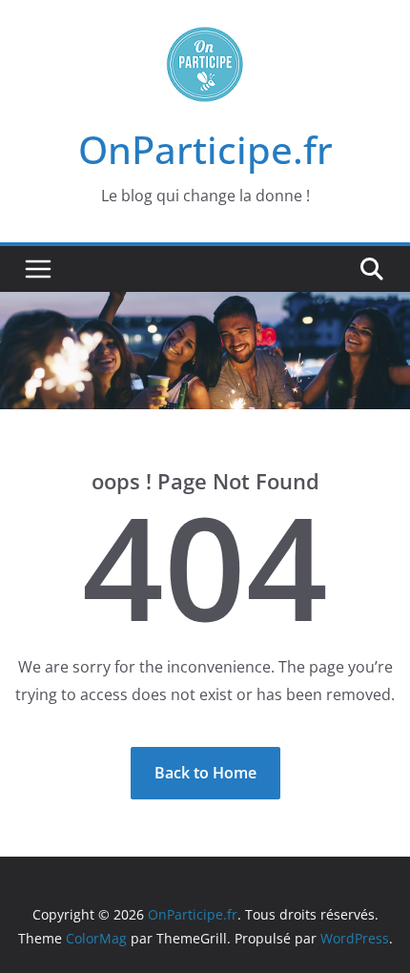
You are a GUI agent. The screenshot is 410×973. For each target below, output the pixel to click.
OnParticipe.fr (205, 149)
